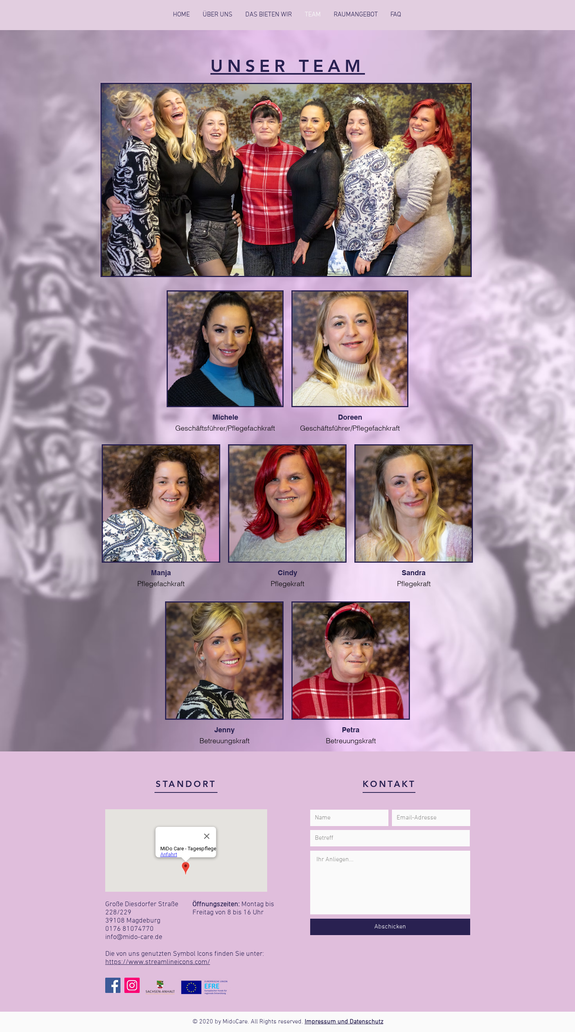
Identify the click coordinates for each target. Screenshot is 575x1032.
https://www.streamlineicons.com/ (157, 962)
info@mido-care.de (133, 937)
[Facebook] (112, 985)
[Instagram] (132, 985)
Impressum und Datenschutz (344, 1022)
